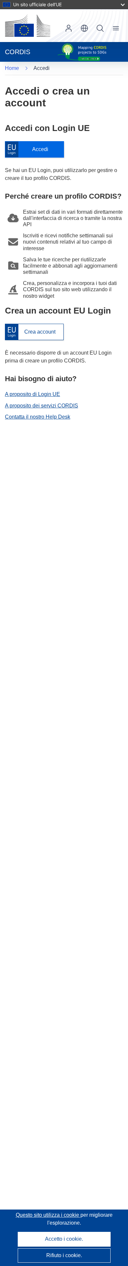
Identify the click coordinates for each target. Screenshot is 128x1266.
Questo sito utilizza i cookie (48, 1215)
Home (12, 68)
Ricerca (100, 28)
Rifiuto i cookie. (64, 1255)
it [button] (84, 28)
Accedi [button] (68, 28)
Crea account (30, 332)
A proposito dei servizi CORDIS (41, 405)
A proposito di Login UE (32, 394)
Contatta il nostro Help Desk (37, 417)
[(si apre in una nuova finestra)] (27, 25)
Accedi (29, 150)
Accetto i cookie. (64, 1239)
